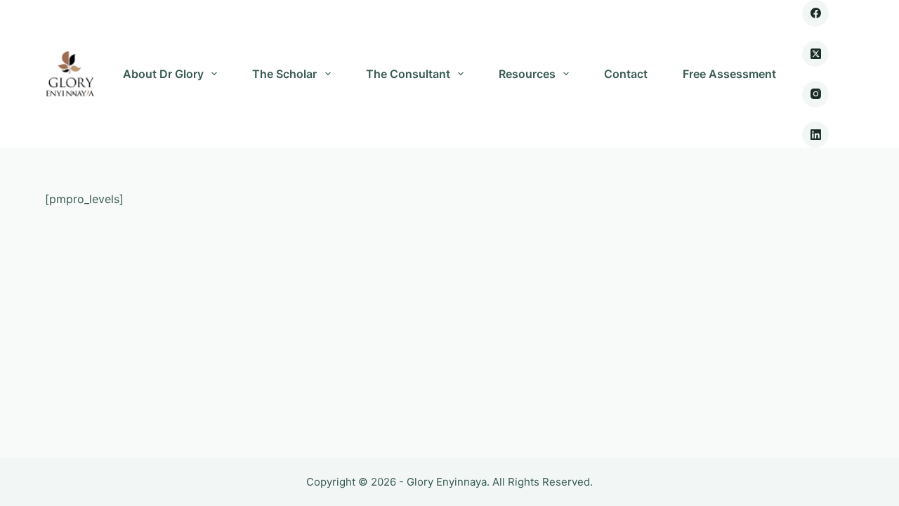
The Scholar (284, 74)
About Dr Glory (163, 74)
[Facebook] (815, 13)
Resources (527, 74)
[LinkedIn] (815, 135)
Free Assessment (729, 74)
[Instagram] (815, 94)
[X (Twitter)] (815, 54)
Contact (626, 74)
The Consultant (408, 74)
